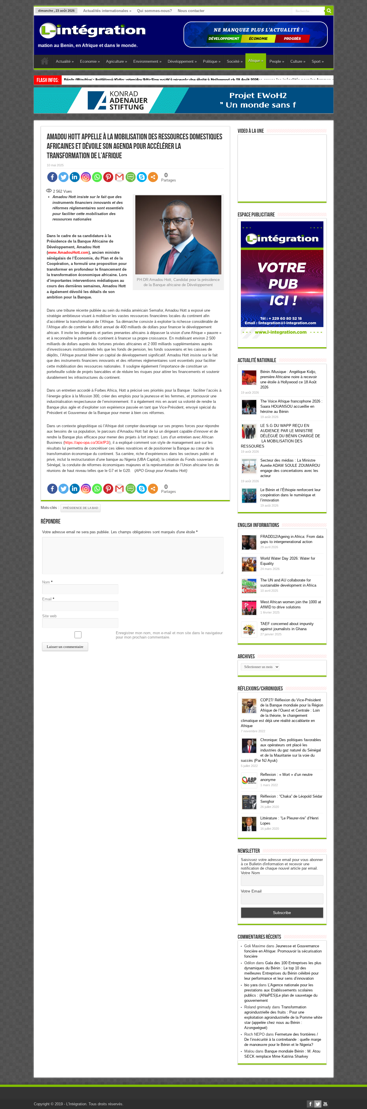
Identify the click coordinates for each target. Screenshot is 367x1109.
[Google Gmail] (119, 177)
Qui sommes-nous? (154, 11)
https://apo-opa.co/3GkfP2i (87, 442)
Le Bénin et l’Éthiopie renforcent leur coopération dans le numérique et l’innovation (290, 495)
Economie (90, 61)
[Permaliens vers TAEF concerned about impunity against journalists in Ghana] (249, 636)
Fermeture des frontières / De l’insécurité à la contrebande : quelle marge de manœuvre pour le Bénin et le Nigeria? (282, 1039)
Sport (318, 61)
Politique (211, 61)
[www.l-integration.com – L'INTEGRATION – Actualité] (92, 36)
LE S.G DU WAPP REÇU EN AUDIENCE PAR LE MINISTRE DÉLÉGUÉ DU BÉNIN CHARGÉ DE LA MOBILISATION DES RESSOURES (280, 435)
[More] (153, 177)
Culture (297, 61)
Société (235, 61)
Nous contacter (191, 11)
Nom (46, 582)
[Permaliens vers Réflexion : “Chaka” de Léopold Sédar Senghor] (249, 809)
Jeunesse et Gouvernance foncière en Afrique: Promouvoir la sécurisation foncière (283, 951)
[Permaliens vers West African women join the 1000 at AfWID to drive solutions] (249, 614)
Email (47, 599)
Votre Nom (250, 872)
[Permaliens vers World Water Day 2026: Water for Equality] (249, 571)
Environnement (147, 61)
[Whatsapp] (97, 177)
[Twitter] (63, 177)
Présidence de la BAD (80, 507)
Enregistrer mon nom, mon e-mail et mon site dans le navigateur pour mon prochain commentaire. (169, 635)
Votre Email (251, 891)
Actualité (65, 61)
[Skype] (142, 177)
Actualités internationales (107, 11)
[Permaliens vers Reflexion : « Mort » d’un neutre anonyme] (249, 787)
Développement (182, 61)
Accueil (44, 62)
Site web (49, 616)
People (277, 61)
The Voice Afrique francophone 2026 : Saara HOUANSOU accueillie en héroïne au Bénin (291, 406)
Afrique (255, 60)
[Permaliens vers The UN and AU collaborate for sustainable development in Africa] (249, 592)
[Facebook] (52, 177)
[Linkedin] (75, 177)
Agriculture (116, 61)
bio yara (250, 985)
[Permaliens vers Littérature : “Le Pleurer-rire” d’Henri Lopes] (249, 830)
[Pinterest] (108, 177)
